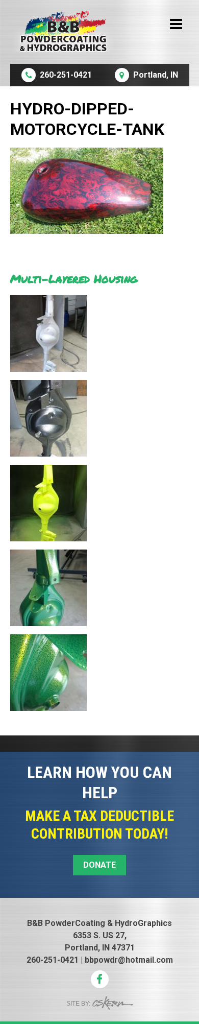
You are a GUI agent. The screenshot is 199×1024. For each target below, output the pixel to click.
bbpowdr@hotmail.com (129, 960)
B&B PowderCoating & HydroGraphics (99, 923)
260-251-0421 (53, 960)
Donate (99, 865)
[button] (99, 744)
